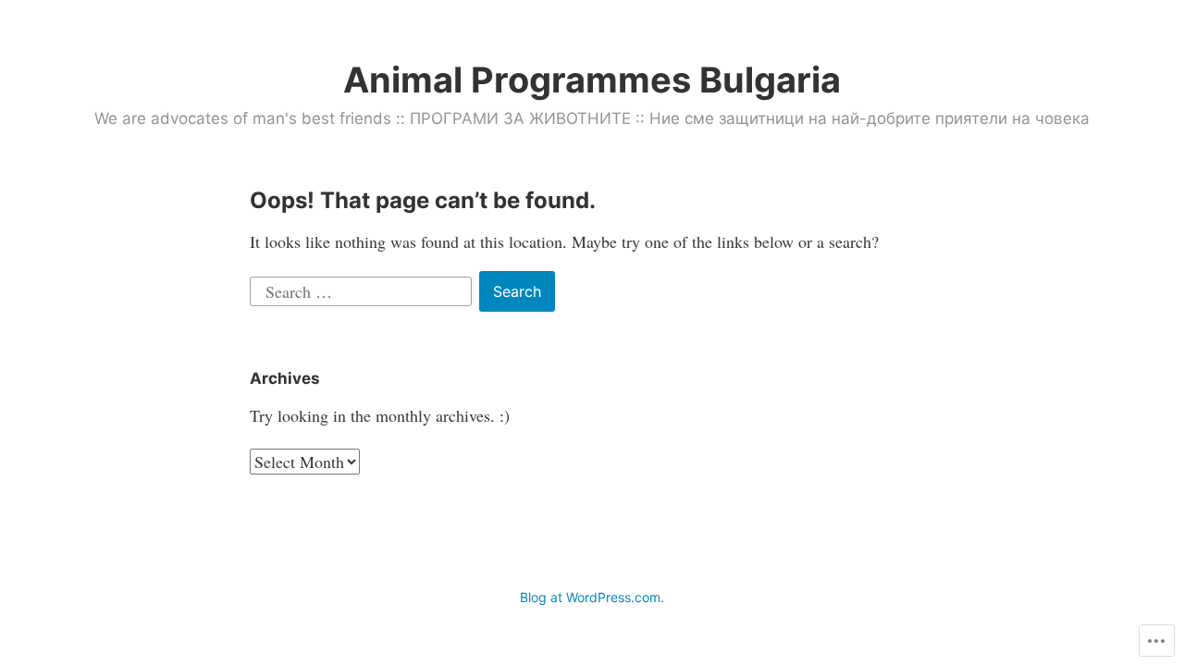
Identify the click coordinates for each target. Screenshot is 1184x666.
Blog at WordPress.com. (592, 597)
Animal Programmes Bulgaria (592, 79)
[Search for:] (363, 289)
